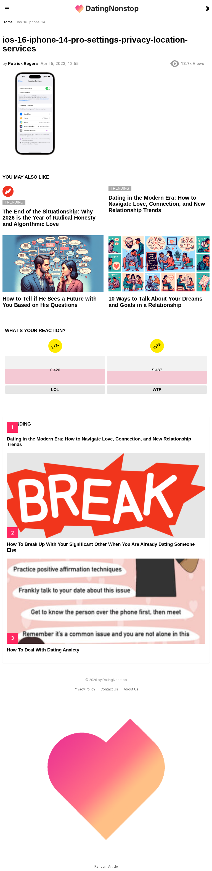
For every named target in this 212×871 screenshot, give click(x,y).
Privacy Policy (84, 689)
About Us (131, 689)
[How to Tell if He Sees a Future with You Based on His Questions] (53, 263)
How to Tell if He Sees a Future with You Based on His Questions (49, 302)
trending (14, 202)
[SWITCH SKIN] (207, 8)
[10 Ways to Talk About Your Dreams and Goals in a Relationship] (159, 263)
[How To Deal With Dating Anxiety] (106, 601)
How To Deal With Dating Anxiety (43, 650)
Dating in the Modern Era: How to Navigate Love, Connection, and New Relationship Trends (156, 204)
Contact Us (109, 689)
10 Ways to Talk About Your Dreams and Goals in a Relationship (155, 302)
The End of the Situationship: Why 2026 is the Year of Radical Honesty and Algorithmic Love (49, 217)
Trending (8, 191)
